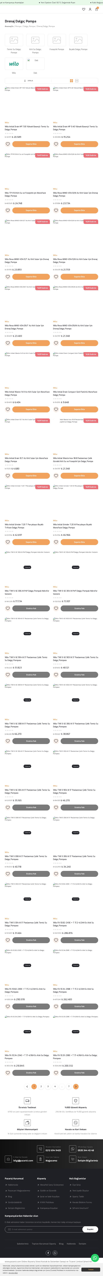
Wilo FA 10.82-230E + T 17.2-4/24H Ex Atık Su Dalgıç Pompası (25, 990)
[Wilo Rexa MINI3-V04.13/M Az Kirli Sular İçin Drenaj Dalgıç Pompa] (75, 169)
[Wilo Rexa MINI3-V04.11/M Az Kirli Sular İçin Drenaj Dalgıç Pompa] (75, 235)
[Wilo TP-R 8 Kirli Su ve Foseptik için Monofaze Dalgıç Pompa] (27, 169)
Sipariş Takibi (78, 1196)
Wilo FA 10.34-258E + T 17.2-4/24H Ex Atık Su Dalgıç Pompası (73, 990)
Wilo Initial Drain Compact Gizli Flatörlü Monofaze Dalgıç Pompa (75, 393)
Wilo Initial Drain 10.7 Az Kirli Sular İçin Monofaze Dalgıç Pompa (26, 460)
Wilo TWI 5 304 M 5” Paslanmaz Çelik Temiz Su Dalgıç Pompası (26, 924)
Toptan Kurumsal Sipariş (44, 1244)
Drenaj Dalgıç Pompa (46, 26)
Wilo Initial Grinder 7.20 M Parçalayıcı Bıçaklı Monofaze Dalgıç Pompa (72, 526)
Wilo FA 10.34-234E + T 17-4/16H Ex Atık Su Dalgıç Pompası (27, 1057)
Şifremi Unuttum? (80, 1208)
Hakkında (71, 1244)
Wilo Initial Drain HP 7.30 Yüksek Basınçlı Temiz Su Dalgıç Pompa (27, 128)
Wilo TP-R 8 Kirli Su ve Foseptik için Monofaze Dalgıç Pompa (25, 194)
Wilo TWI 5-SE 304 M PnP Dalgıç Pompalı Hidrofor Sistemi (75, 592)
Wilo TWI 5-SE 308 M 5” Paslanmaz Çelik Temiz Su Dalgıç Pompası (27, 725)
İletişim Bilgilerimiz (16, 1208)
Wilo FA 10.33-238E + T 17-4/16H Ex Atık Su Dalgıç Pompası (75, 1057)
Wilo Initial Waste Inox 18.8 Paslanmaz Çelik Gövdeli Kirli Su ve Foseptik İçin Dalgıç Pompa (73, 460)
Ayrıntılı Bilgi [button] (13, 1273)
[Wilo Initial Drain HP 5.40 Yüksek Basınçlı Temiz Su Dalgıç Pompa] (75, 103)
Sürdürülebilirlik (15, 1202)
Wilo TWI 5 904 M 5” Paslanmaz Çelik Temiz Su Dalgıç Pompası (74, 791)
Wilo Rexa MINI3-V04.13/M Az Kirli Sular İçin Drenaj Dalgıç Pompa (75, 194)
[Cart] (96, 9)
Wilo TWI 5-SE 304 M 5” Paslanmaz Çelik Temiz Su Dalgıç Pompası (27, 791)
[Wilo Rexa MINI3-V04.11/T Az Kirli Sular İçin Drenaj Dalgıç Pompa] (27, 235)
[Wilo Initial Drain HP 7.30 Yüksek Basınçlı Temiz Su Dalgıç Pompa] (27, 103)
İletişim (82, 1244)
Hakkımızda (13, 1185)
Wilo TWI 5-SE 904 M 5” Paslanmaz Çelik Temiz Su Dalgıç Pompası (26, 659)
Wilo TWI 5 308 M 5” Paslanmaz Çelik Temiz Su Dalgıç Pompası (26, 858)
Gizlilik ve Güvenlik (48, 1190)
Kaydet (90, 1229)
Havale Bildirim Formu (82, 1202)
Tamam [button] (90, 1269)
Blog (10, 1196)
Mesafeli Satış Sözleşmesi (52, 1185)
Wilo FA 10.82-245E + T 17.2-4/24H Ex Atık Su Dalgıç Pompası (73, 924)
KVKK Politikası (47, 1202)
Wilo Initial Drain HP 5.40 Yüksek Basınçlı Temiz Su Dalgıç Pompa (75, 128)
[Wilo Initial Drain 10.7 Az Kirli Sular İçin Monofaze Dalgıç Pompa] (27, 434)
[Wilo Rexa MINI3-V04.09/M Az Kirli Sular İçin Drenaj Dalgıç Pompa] (75, 302)
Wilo (7, 122)
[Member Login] (90, 9)
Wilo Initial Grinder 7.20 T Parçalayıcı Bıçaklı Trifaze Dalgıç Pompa (24, 526)
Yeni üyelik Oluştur (80, 1190)
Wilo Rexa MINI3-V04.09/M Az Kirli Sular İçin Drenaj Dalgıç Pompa (72, 327)
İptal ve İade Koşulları (50, 1196)
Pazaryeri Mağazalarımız (19, 1190)
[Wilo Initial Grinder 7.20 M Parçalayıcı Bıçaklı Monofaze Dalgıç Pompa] (75, 501)
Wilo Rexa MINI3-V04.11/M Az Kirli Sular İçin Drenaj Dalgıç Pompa (75, 261)
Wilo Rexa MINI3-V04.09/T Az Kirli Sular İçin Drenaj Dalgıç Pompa (24, 327)
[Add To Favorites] (8, 144)
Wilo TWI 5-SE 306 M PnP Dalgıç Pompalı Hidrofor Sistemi (27, 592)
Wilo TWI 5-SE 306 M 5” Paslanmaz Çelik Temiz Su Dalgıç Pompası (75, 725)
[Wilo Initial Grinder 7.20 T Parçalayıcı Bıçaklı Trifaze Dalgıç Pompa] (27, 501)
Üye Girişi (76, 1185)
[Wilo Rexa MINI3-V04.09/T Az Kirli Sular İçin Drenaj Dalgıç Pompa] (27, 302)
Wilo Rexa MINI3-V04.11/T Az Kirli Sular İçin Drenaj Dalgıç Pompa (27, 261)
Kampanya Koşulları (49, 1208)
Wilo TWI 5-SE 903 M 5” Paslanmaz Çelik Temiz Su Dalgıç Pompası (75, 659)
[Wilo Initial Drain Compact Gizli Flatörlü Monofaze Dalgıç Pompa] (75, 368)
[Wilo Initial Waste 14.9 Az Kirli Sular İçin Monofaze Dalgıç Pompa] (27, 368)
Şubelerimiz (23, 1244)
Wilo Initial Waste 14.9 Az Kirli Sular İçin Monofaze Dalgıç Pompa (27, 393)
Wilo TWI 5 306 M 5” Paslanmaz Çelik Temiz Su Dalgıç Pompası (74, 858)
